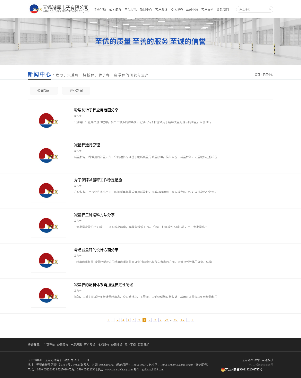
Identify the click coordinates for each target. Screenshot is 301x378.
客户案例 (207, 9)
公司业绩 (192, 9)
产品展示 (130, 9)
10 (166, 319)
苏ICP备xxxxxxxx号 (261, 364)
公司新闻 (43, 90)
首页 (257, 74)
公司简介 (115, 9)
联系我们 (223, 9)
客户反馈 (161, 9)
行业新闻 (76, 90)
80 (175, 319)
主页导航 (100, 9)
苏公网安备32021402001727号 (243, 369)
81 (182, 319)
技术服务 (177, 9)
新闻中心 (146, 9)
